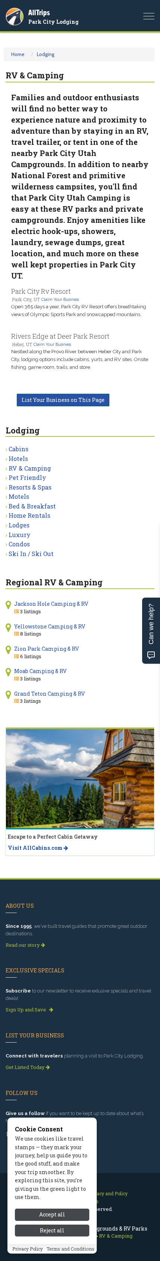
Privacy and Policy (108, 1193)
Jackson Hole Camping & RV (51, 603)
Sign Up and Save (26, 1009)
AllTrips (39, 12)
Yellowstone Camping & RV (49, 626)
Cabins (18, 449)
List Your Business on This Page (63, 399)
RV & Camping (30, 468)
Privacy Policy (27, 1249)
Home (18, 54)
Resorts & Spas (30, 487)
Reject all (52, 1230)
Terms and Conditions (71, 1249)
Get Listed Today (26, 1067)
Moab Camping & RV (40, 671)
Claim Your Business (60, 299)
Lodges (19, 525)
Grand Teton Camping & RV (49, 693)
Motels (19, 496)
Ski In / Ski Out (31, 554)
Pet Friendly (27, 477)
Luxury (20, 535)
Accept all (52, 1214)
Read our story (23, 945)
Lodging (45, 54)
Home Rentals (29, 515)
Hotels (18, 458)
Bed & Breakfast (32, 506)
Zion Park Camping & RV (46, 648)
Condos (19, 544)
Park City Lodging (53, 21)
